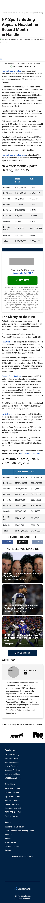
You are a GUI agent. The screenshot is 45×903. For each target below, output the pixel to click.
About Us (8, 835)
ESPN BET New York (13, 812)
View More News (22, 653)
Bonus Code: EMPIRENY (22, 273)
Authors (8, 838)
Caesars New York (12, 804)
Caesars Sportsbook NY (11, 376)
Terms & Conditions (12, 846)
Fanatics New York (12, 816)
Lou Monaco (11, 64)
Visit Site (22, 280)
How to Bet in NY (11, 766)
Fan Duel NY (7, 342)
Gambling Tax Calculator (14, 827)
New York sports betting (11, 71)
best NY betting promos (30, 453)
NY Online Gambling (12, 770)
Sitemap (8, 850)
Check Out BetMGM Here (22, 270)
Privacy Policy (10, 842)
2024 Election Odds (13, 778)
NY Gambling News (12, 774)
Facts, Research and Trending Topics (19, 831)
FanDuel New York (12, 793)
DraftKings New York (13, 808)
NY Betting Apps (11, 758)
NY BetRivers (7, 414)
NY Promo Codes (12, 762)
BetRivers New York (13, 800)
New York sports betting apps (14, 155)
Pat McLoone (30, 66)
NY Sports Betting (12, 754)
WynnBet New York (12, 796)
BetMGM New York (12, 789)
